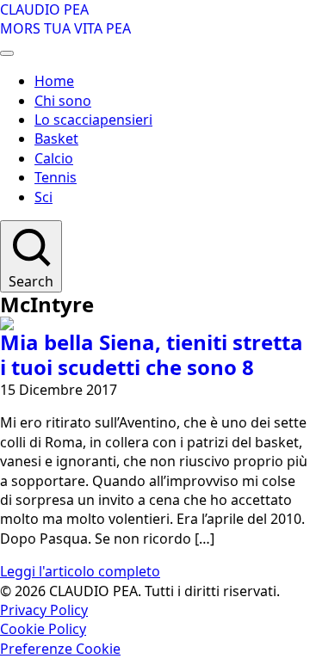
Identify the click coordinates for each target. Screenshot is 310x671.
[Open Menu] (7, 53)
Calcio (53, 158)
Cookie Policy (43, 628)
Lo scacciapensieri (93, 119)
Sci (43, 197)
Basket (56, 138)
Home (54, 80)
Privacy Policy (44, 609)
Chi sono (62, 100)
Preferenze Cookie (60, 648)
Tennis (55, 177)
